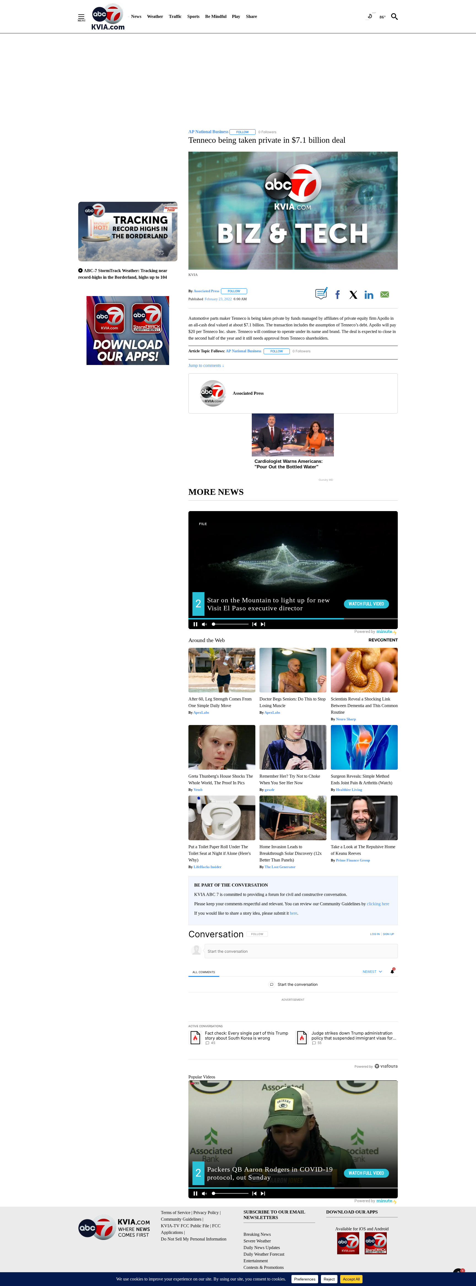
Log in (375, 934)
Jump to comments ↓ (206, 365)
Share (251, 16)
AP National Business (243, 351)
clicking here (378, 903)
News (136, 16)
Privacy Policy (206, 1212)
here (293, 913)
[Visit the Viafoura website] (386, 1066)
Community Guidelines (181, 1219)
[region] (293, 1000)
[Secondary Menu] (85, 16)
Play (236, 16)
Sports (193, 16)
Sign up (388, 934)
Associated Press (206, 291)
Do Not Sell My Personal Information (193, 1239)
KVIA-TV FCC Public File (185, 1225)
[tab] (203, 971)
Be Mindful (215, 16)
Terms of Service (175, 1212)
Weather (155, 16)
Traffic (175, 16)
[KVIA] (108, 16)
